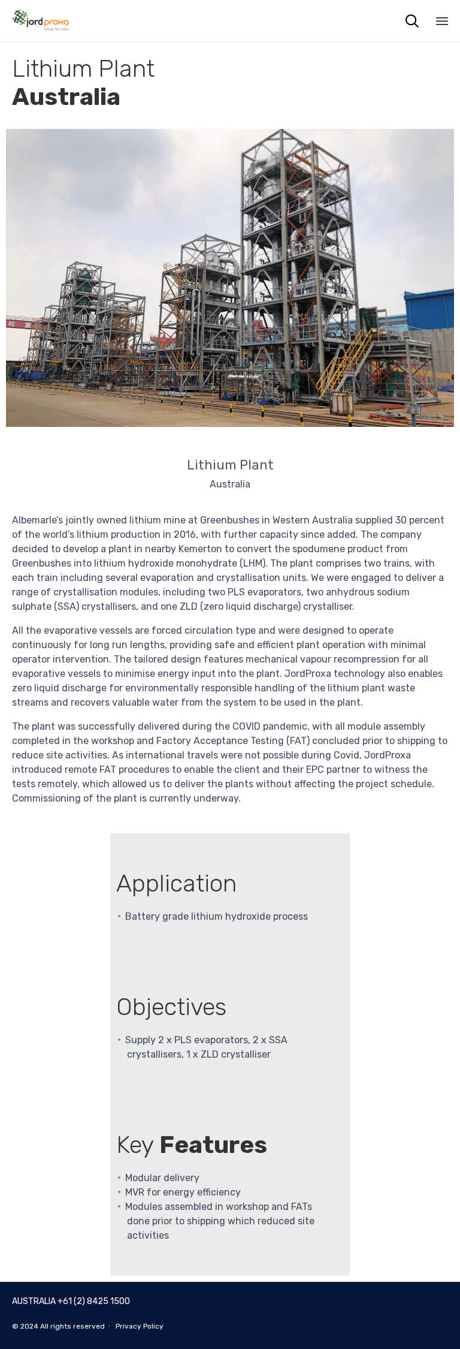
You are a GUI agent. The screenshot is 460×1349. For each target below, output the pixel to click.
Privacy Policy (140, 1326)
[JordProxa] (40, 21)
